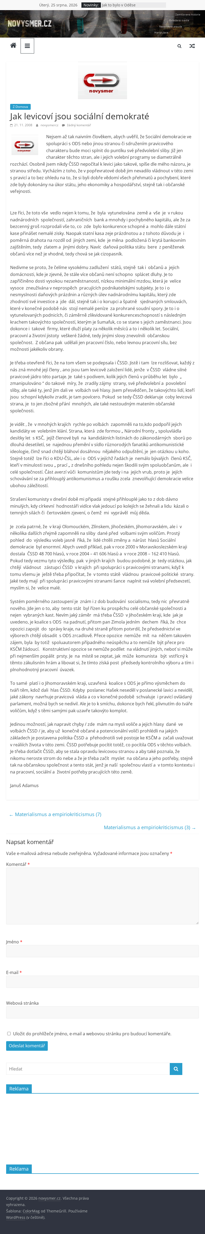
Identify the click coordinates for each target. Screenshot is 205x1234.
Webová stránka (22, 1003)
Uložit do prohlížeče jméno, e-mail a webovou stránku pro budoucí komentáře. (92, 1034)
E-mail (14, 972)
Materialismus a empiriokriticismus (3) (150, 827)
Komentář (18, 864)
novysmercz (50, 125)
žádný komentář (78, 125)
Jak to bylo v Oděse (119, 4)
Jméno (14, 942)
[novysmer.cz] (102, 13)
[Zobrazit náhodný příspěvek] (192, 45)
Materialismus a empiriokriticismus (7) (55, 814)
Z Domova (20, 106)
